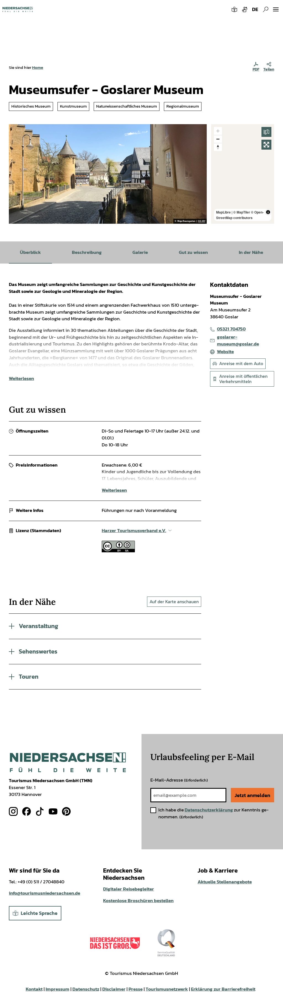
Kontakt (34, 989)
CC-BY (201, 221)
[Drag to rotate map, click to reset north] (218, 147)
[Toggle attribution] (268, 212)
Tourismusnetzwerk (167, 989)
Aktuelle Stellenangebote (225, 881)
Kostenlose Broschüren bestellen (138, 900)
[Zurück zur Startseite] (17, 9)
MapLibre (223, 212)
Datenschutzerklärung (209, 809)
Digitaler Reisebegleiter (128, 889)
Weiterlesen (21, 378)
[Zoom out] (218, 139)
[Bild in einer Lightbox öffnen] (68, 762)
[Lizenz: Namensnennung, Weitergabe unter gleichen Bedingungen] (118, 550)
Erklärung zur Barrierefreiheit (223, 989)
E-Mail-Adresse (179, 780)
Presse (136, 989)
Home (37, 67)
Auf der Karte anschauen (174, 601)
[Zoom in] (218, 131)
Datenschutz (85, 989)
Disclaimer (113, 989)
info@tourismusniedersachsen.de (44, 893)
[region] (242, 174)
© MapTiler (241, 212)
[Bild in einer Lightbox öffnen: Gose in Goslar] (108, 174)
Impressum (57, 989)
